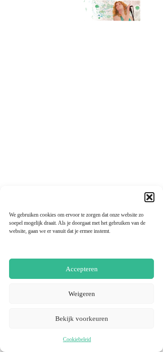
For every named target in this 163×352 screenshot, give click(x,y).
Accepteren (82, 269)
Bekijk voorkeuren (81, 318)
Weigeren (81, 293)
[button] (149, 197)
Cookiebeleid (77, 339)
